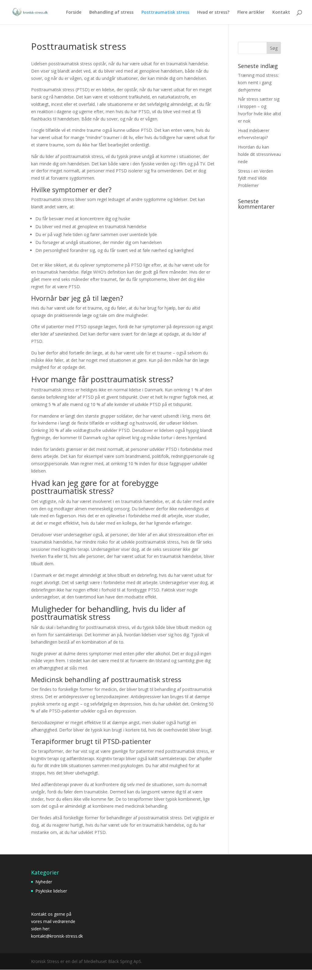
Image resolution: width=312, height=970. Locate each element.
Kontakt (281, 12)
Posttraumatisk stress (165, 12)
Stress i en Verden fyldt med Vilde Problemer (255, 178)
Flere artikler (250, 12)
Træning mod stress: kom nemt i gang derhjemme (258, 82)
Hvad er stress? (213, 12)
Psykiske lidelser (51, 891)
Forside (73, 12)
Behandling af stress (111, 12)
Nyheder (43, 882)
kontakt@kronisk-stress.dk (57, 936)
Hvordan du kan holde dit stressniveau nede (259, 154)
